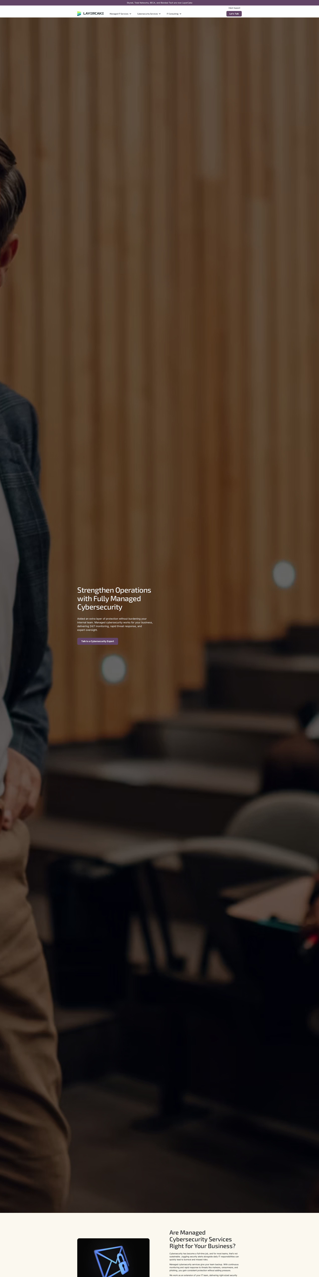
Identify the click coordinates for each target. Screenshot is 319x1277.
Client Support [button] (234, 8)
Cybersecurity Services (147, 13)
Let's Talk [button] (234, 13)
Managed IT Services (119, 13)
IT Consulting (172, 13)
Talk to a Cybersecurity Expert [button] (97, 641)
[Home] (90, 13)
